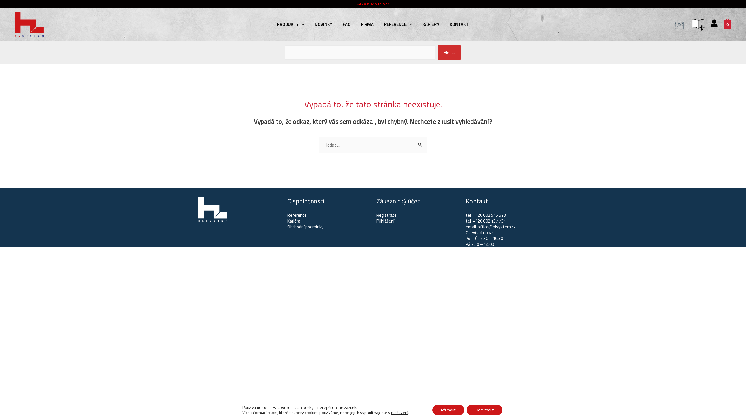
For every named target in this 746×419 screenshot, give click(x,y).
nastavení (399, 412)
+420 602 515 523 (489, 215)
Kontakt (459, 24)
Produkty (288, 24)
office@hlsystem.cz (497, 226)
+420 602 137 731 (489, 221)
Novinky (323, 24)
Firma (367, 24)
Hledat (449, 52)
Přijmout (448, 410)
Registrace (386, 215)
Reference (395, 24)
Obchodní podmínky (305, 226)
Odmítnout (484, 410)
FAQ (347, 24)
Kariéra (431, 24)
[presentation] (301, 24)
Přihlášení (385, 221)
